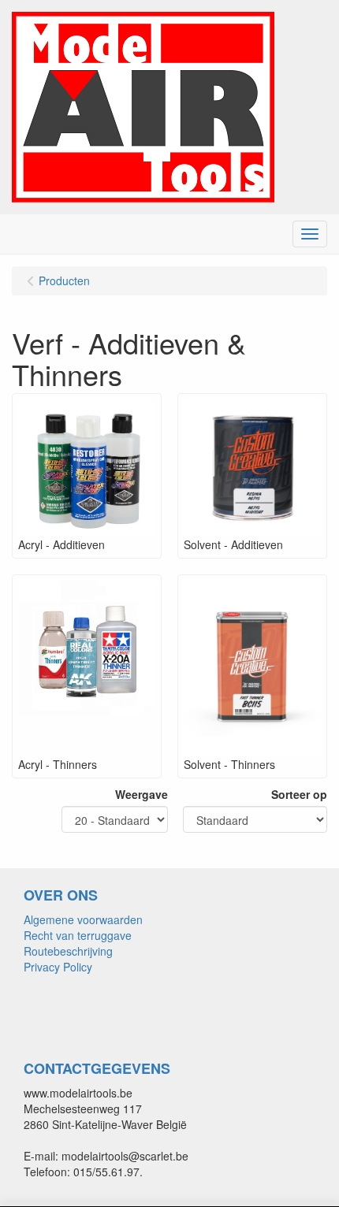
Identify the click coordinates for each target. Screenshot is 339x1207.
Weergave (141, 794)
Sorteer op (299, 794)
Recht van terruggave (78, 935)
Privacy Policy (58, 967)
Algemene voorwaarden (83, 919)
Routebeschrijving (68, 951)
